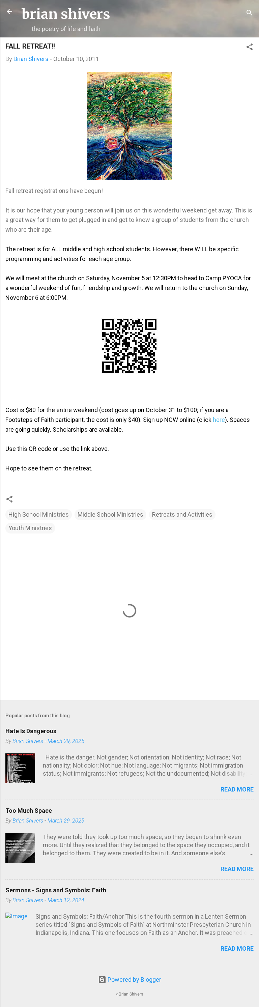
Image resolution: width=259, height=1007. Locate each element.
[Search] (250, 13)
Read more (237, 789)
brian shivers (66, 14)
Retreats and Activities (182, 514)
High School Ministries (38, 514)
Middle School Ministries (110, 514)
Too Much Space (28, 810)
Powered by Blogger (133, 979)
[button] (250, 48)
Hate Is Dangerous (30, 731)
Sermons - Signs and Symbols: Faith (55, 890)
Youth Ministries (30, 527)
